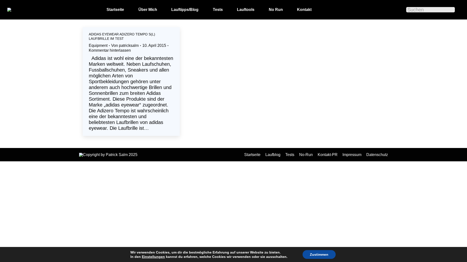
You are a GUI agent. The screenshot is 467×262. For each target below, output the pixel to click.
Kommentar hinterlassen (110, 50)
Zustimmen (319, 254)
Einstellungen (153, 257)
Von (125, 45)
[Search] (448, 10)
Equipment (98, 45)
